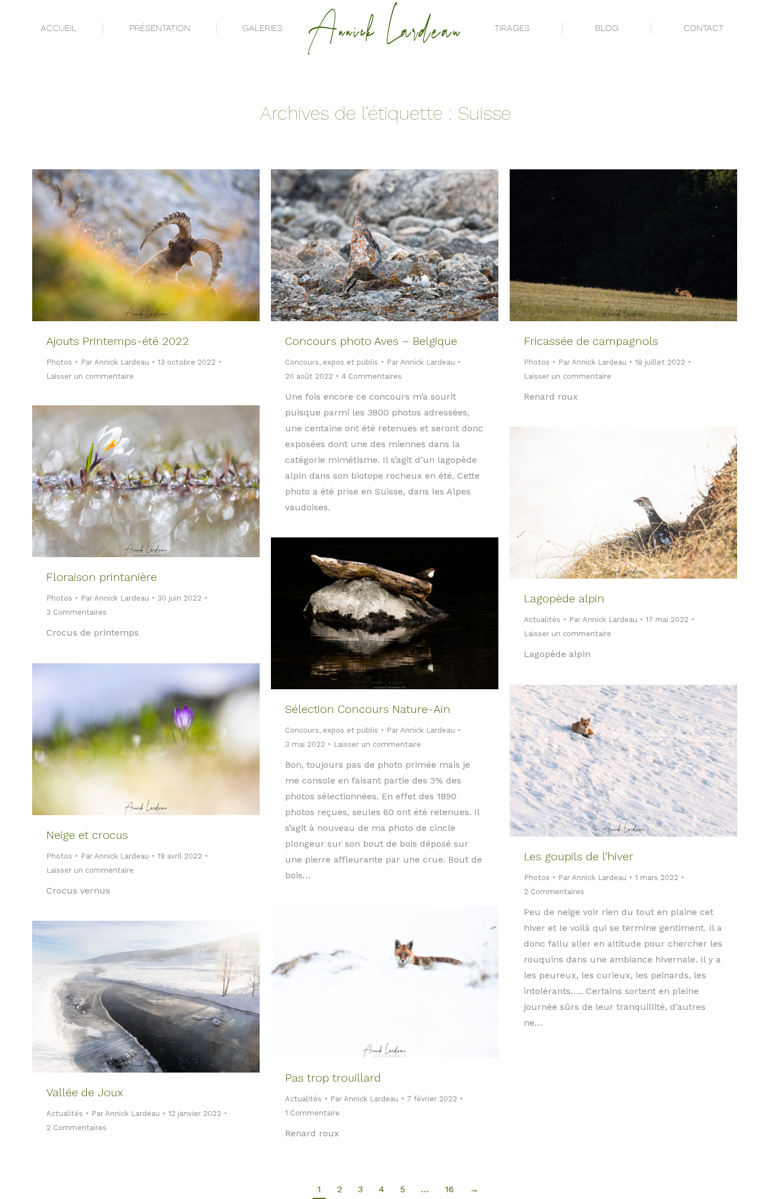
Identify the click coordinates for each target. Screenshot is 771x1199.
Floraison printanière (101, 577)
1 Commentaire (312, 1113)
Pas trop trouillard (333, 1077)
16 (449, 1189)
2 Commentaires (554, 891)
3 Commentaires (76, 612)
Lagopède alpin (564, 598)
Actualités (542, 619)
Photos (59, 362)
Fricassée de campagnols (591, 341)
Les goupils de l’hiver (578, 856)
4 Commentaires (371, 376)
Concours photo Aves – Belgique (371, 341)
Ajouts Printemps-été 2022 (117, 341)
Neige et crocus (87, 835)
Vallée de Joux (84, 1092)
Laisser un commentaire (90, 376)
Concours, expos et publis (331, 362)
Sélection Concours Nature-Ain (367, 709)
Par (115, 362)
